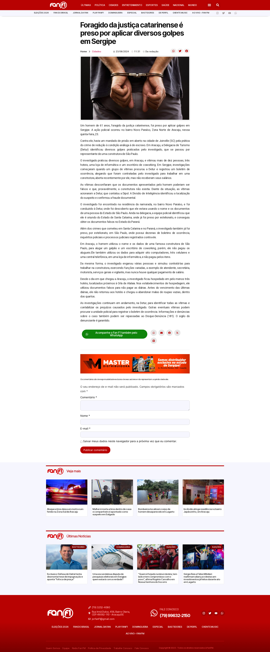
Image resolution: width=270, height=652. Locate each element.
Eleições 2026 (41, 13)
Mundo (192, 5)
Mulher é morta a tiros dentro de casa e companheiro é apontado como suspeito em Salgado (111, 512)
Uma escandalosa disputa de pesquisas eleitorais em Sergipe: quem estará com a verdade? (109, 577)
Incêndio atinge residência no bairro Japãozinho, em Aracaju (203, 510)
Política (100, 5)
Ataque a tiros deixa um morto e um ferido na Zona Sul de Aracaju (65, 510)
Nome (85, 416)
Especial (132, 13)
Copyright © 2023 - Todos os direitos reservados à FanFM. (186, 648)
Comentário (88, 397)
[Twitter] (223, 13)
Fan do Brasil (61, 13)
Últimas (86, 5)
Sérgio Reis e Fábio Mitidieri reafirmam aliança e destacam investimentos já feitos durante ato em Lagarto (202, 578)
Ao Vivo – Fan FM (200, 13)
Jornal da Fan (80, 13)
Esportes (152, 5)
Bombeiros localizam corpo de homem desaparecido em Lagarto (156, 510)
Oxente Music (180, 13)
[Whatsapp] (235, 13)
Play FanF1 (98, 13)
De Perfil (163, 13)
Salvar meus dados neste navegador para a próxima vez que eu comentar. (130, 441)
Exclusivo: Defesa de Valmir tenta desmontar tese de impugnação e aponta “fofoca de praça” (65, 577)
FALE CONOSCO (169, 609)
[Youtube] (229, 13)
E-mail (85, 428)
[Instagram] (217, 13)
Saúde (165, 5)
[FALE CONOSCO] (154, 613)
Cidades (113, 5)
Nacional (178, 5)
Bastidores (147, 13)
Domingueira (115, 13)
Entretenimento (132, 5)
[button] (209, 5)
